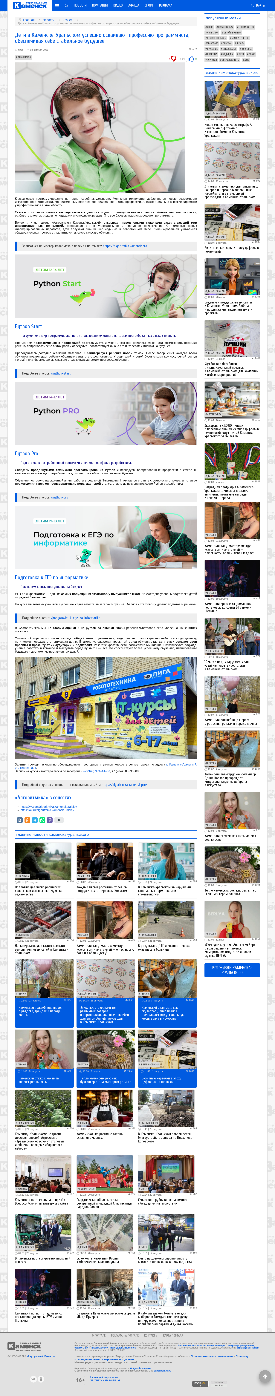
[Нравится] (191, 58)
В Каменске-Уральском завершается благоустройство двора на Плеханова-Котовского (166, 1137)
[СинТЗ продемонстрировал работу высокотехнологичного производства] (166, 1232)
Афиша (133, 5)
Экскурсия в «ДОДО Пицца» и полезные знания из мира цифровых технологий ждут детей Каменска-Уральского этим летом (231, 431)
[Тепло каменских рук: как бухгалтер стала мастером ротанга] (106, 1048)
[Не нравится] (173, 58)
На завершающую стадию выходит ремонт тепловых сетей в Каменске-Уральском (41, 949)
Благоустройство (149, 1123)
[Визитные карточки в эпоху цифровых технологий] (167, 1048)
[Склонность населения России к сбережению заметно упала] (105, 1232)
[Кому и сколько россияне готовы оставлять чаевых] (105, 1108)
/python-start (61, 373)
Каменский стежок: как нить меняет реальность (39, 1080)
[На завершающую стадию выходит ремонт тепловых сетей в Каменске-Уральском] (43, 919)
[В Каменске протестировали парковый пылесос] (43, 1232)
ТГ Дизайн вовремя (140, 1368)
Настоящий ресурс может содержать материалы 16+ (104, 1379)
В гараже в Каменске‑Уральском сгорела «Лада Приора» (106, 1315)
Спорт (149, 5)
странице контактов (248, 1347)
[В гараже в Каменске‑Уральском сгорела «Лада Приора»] (105, 1287)
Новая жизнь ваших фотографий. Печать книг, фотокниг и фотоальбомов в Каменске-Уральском (228, 130)
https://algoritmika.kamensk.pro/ (124, 785)
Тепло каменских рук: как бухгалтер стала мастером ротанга (105, 1080)
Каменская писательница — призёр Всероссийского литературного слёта (41, 1201)
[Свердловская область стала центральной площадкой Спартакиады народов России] (105, 1173)
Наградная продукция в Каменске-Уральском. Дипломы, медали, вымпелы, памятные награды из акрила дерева (229, 492)
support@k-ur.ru (162, 1370)
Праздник (212, 49)
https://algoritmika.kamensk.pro (125, 246)
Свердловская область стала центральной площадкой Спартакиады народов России (104, 1203)
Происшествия (148, 876)
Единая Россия (26, 1123)
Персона (83, 935)
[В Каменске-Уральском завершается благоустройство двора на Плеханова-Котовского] (166, 1108)
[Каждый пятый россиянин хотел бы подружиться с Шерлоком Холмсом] (105, 861)
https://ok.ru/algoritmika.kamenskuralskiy (47, 810)
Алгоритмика (24, 57)
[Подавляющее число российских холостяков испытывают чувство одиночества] (43, 861)
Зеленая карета (215, 651)
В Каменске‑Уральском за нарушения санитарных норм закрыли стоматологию (165, 890)
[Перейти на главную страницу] (29, 5)
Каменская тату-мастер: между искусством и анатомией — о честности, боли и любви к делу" (105, 949)
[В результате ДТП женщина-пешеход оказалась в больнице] (166, 919)
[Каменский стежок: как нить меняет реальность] (44, 1048)
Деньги (83, 1123)
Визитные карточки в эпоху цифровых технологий (161, 1080)
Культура (22, 1189)
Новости (80, 5)
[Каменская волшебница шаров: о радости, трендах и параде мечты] (44, 978)
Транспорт (212, 43)
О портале (99, 1335)
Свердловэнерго (230, 60)
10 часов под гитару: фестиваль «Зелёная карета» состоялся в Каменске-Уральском (227, 665)
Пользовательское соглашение (212, 1356)
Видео (118, 5)
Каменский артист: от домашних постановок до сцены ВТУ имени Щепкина (38, 1317)
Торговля (212, 60)
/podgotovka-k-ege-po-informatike (75, 618)
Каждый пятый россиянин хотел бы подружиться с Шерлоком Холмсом (102, 889)
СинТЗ (144, 1189)
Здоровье (247, 49)
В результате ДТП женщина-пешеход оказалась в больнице (165, 947)
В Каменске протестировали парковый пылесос (42, 1260)
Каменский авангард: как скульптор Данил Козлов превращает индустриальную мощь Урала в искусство (163, 1013)
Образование (229, 49)
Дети (241, 54)
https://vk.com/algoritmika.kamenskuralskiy (49, 806)
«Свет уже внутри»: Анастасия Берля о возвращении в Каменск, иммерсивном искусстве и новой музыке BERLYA (230, 950)
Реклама (165, 5)
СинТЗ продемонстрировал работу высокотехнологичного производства (165, 1260)
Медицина (227, 54)
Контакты (151, 1335)
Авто (247, 60)
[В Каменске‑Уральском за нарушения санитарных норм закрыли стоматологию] (166, 861)
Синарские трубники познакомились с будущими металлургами (163, 1201)
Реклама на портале (125, 1335)
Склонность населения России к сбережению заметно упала (98, 1260)
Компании (100, 5)
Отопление (23, 935)
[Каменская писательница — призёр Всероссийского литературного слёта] (43, 1173)
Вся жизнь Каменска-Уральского (232, 970)
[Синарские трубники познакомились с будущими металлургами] (166, 1173)
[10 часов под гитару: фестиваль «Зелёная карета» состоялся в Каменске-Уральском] (232, 636)
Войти (259, 5)
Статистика (23, 876)
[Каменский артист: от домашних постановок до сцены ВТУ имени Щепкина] (43, 1287)
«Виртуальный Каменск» (41, 1356)
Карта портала (173, 1335)
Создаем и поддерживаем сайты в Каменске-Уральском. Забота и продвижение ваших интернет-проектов (228, 307)
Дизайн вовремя (88, 993)
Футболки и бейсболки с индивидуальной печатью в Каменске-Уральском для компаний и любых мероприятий (231, 369)
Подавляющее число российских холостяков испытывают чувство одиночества (38, 890)
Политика (212, 54)
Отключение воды (216, 38)
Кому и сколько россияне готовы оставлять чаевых (100, 1136)
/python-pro (59, 497)
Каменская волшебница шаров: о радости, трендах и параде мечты (41, 1011)
